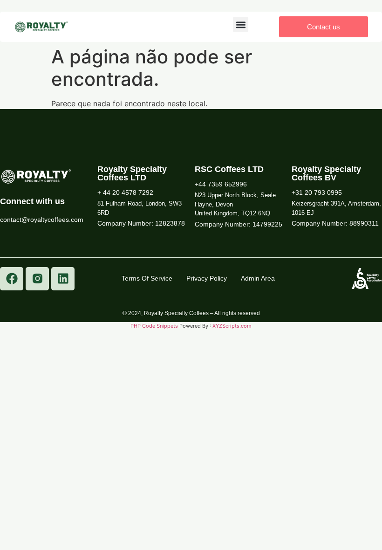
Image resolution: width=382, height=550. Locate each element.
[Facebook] (11, 278)
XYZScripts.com (232, 326)
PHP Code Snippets (154, 326)
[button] (240, 24)
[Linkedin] (63, 278)
